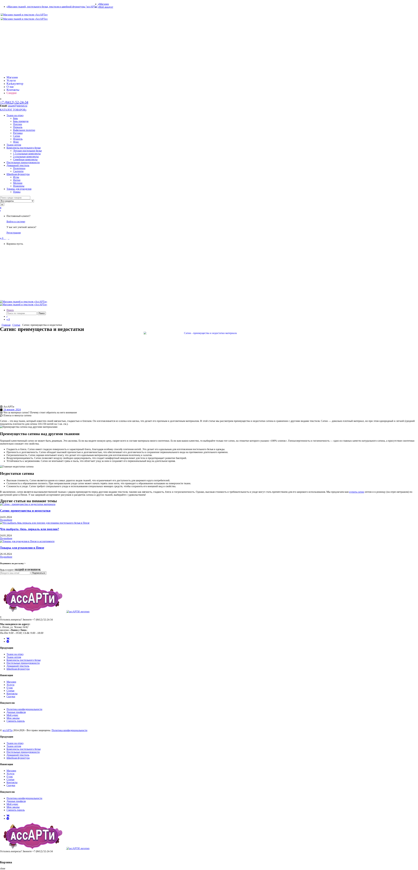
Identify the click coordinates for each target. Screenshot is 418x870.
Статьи (5, 63)
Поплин (17, 124)
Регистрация (14, 232)
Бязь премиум (20, 121)
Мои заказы (13, 718)
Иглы (16, 177)
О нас (4, 57)
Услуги (5, 37)
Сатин (16, 136)
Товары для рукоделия (19, 188)
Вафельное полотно (24, 130)
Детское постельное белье (27, 150)
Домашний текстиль (18, 165)
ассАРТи (8, 730)
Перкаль (17, 127)
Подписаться (38, 573)
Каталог (5, 31)
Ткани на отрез (15, 115)
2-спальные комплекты (26, 156)
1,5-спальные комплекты (27, 153)
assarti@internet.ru (17, 105)
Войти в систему (16, 221)
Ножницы (18, 186)
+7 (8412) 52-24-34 (14, 102)
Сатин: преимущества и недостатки (25, 510)
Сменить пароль (16, 721)
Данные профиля (16, 712)
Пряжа (16, 191)
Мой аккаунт (106, 7)
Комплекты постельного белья (23, 147)
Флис (16, 141)
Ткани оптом (14, 144)
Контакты (6, 70)
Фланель (18, 139)
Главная (5, 24)
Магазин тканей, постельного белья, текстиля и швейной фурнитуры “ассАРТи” (53, 6)
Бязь (15, 118)
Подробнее (6, 520)
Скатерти (18, 171)
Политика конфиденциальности (24, 709)
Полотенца (19, 168)
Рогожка (18, 133)
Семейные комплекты (25, 159)
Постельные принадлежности (23, 162)
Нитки (16, 180)
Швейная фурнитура (18, 174)
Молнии (17, 183)
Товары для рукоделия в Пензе (22, 547)
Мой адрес (12, 715)
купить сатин (356, 491)
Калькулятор (8, 44)
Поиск (10, 310)
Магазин (104, 4)
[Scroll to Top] (1, 855)
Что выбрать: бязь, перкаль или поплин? (29, 529)
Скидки (5, 50)
